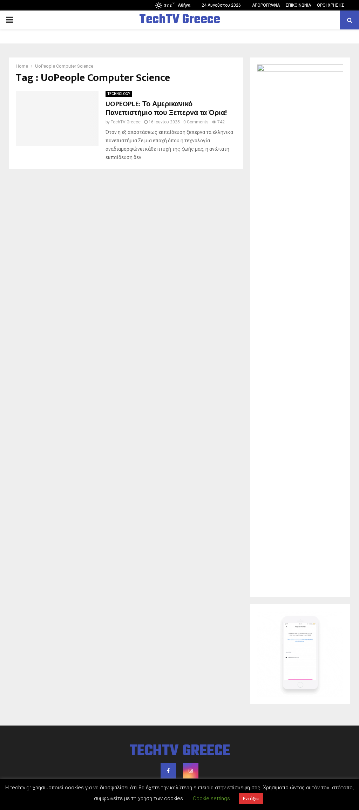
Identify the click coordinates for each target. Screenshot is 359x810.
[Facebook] (168, 770)
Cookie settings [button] (211, 798)
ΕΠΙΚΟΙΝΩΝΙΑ (298, 5)
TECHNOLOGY (118, 94)
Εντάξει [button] (251, 798)
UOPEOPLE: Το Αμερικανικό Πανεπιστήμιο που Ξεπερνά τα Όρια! (166, 108)
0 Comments (196, 122)
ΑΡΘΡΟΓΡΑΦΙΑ (266, 5)
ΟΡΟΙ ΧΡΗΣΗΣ (330, 5)
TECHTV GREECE (179, 751)
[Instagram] (190, 770)
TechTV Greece (179, 20)
